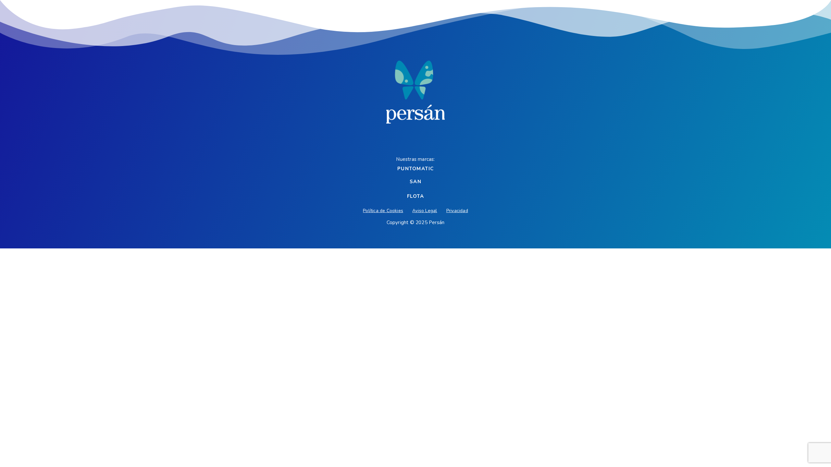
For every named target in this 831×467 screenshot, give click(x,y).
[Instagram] (429, 139)
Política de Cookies (383, 211)
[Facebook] (401, 139)
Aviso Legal (424, 211)
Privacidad (457, 211)
